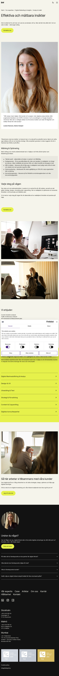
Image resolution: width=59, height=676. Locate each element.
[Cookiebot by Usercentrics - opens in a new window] (47, 322)
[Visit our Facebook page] (13, 600)
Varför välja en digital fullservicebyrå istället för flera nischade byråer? (21, 576)
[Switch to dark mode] (53, 2)
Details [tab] (29, 326)
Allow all (48, 353)
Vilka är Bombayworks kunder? (10, 569)
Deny (10, 353)
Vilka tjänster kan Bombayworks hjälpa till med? (15, 563)
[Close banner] (56, 321)
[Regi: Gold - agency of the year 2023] (45, 655)
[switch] (22, 347)
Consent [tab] (10, 326)
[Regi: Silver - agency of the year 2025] (9, 655)
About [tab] (48, 326)
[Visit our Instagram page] (8, 600)
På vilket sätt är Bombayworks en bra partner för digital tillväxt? (19, 556)
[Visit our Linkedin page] (3, 600)
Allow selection (29, 353)
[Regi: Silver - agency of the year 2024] (27, 655)
